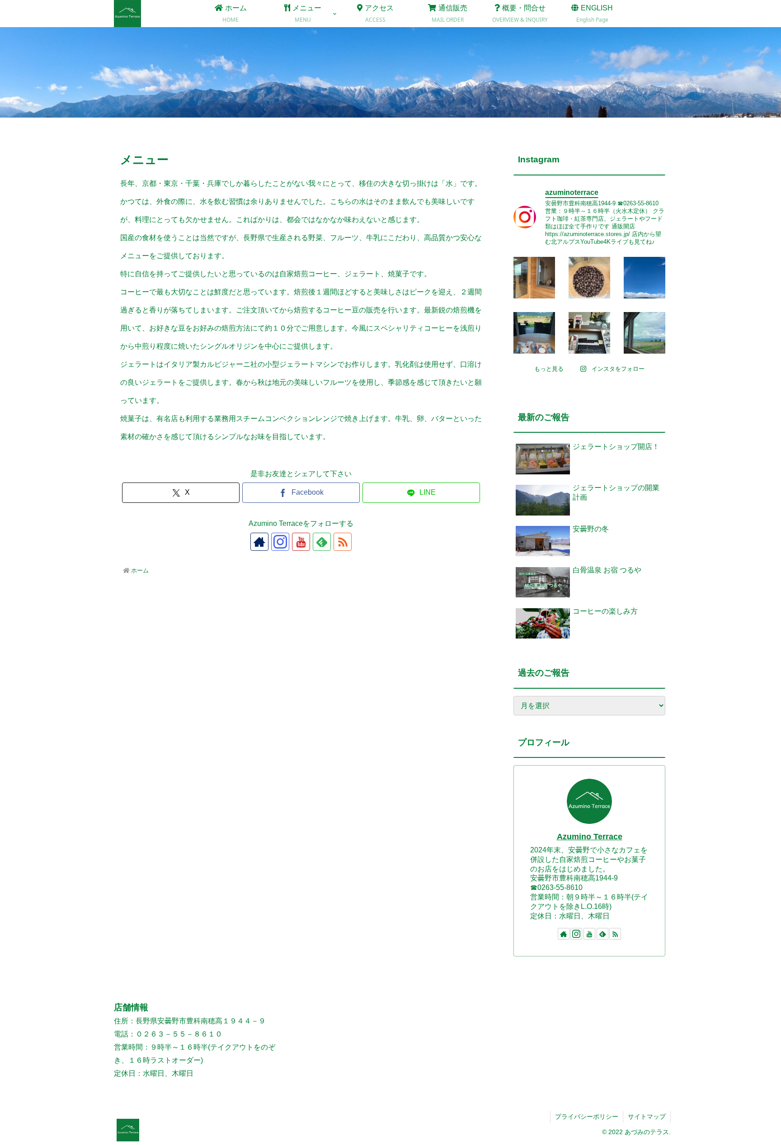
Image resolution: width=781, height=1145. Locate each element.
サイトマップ (647, 1116)
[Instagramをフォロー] (280, 542)
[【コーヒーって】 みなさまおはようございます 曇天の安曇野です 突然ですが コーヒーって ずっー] (589, 277)
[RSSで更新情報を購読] (343, 542)
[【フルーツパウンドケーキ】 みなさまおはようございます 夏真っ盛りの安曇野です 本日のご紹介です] (534, 333)
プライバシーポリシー (586, 1116)
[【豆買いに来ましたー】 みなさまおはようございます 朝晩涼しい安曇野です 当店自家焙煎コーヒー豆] (534, 277)
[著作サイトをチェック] (259, 542)
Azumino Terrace (589, 836)
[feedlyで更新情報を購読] (322, 542)
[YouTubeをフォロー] (301, 542)
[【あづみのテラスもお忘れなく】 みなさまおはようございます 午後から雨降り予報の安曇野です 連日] (644, 333)
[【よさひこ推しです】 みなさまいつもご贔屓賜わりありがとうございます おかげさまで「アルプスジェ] (589, 333)
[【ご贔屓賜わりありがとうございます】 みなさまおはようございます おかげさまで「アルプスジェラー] (644, 277)
